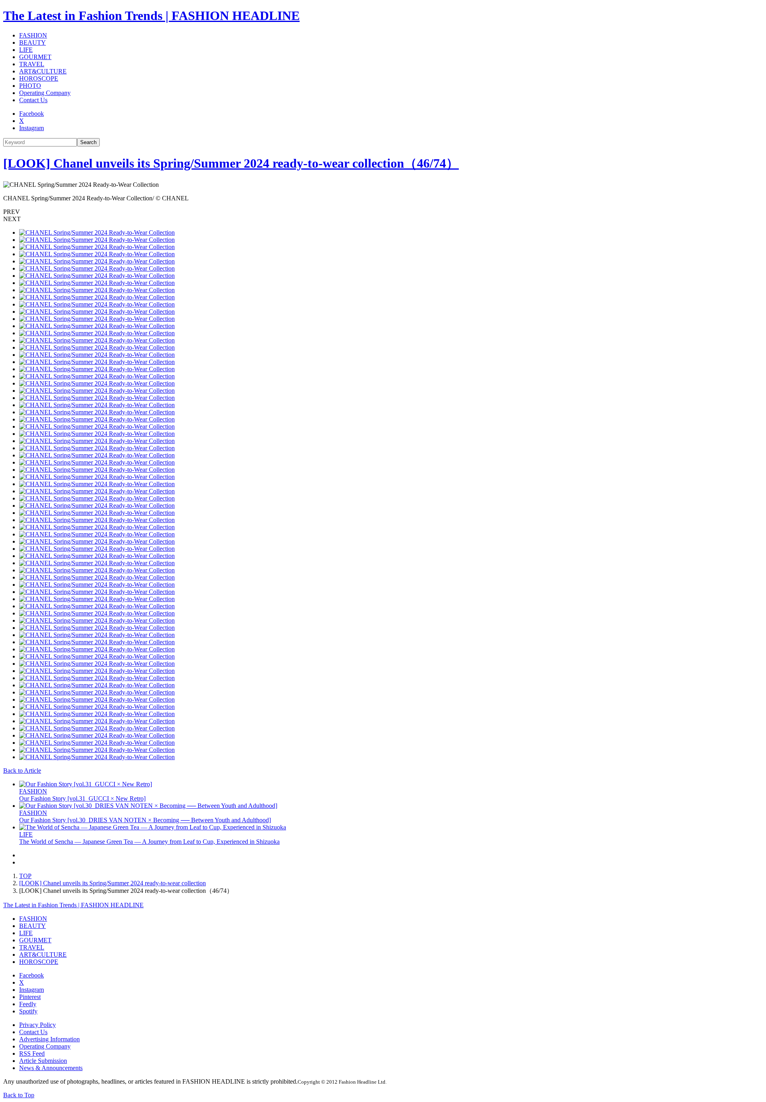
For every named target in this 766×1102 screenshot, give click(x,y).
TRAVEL (31, 64)
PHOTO (30, 85)
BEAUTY (32, 42)
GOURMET (35, 56)
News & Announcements (51, 1067)
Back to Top (18, 1095)
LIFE (26, 49)
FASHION (33, 35)
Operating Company (45, 92)
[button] (383, 212)
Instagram (31, 128)
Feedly (27, 1004)
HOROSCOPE (38, 78)
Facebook (31, 113)
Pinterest (30, 996)
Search (88, 142)
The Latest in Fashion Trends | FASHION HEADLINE (151, 15)
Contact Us (33, 100)
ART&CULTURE (43, 71)
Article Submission (43, 1060)
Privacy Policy (37, 1024)
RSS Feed (32, 1053)
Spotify (28, 1011)
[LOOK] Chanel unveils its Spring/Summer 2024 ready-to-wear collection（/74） (231, 163)
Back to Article (22, 770)
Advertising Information (49, 1039)
